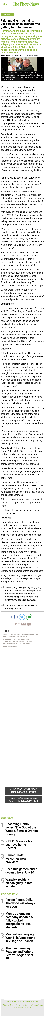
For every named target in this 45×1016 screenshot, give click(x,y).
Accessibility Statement (23, 1007)
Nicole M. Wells (7, 56)
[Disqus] (22, 682)
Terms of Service (24, 1005)
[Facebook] (15, 617)
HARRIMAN (18, 56)
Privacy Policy (37, 1005)
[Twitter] (22, 617)
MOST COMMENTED (9, 894)
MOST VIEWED (7, 818)
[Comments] (29, 617)
